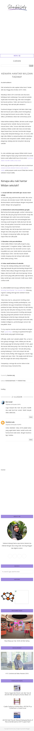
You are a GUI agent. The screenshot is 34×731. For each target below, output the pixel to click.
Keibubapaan (10, 381)
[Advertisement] (17, 33)
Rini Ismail (9, 402)
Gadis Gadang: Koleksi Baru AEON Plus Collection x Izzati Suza (18, 707)
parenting (21, 381)
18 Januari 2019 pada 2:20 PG (13, 404)
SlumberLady (10, 422)
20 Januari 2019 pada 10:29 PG (13, 424)
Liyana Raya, (8, 332)
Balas (30, 417)
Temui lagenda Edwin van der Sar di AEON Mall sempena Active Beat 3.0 (18, 694)
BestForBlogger (26, 728)
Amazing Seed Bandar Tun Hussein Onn (13, 290)
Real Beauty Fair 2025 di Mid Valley (17, 641)
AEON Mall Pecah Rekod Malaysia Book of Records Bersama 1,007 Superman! (18, 721)
